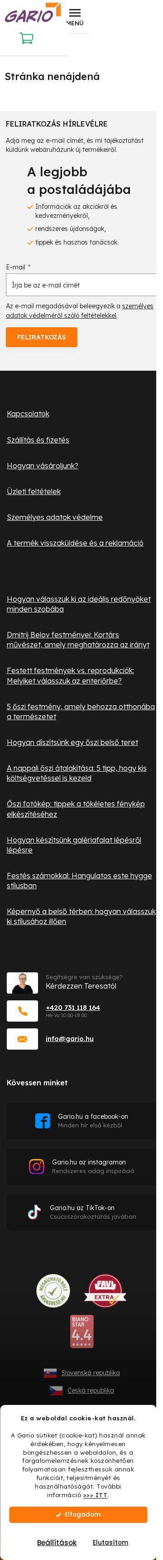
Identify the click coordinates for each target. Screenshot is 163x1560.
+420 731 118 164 (73, 1007)
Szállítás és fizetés (38, 439)
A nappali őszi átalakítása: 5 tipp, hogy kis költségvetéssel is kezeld (77, 773)
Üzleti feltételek (34, 491)
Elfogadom (83, 1514)
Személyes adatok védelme (55, 517)
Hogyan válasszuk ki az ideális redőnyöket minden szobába (79, 603)
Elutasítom (110, 1542)
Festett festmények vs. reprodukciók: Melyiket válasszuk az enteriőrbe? (70, 675)
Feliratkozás (41, 337)
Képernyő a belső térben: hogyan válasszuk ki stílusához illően (81, 916)
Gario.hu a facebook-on (93, 1120)
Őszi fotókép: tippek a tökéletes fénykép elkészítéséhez (76, 808)
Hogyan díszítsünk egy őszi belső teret (72, 742)
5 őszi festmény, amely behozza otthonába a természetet (81, 711)
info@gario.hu (70, 1038)
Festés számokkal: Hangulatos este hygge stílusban (79, 880)
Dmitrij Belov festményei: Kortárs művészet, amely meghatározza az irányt (78, 639)
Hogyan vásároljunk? (42, 465)
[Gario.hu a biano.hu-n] (81, 1335)
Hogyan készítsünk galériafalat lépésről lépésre (74, 844)
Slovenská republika (91, 1373)
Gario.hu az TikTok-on (93, 1212)
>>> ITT (95, 1495)
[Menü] (74, 16)
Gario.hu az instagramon (93, 1166)
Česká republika (90, 1390)
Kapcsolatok (28, 413)
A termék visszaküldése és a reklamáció (75, 542)
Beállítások (57, 1542)
